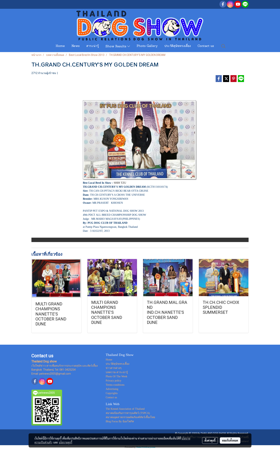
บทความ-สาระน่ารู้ (117, 372)
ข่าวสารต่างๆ (114, 368)
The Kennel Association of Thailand (125, 408)
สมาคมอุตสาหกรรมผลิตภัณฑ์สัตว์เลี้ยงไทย (130, 417)
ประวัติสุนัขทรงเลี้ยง (177, 46)
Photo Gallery (147, 46)
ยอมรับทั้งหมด (230, 440)
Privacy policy (113, 380)
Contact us (206, 46)
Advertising (112, 389)
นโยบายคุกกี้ (65, 442)
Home (60, 46)
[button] (223, 46)
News (75, 46)
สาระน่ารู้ (92, 46)
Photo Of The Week (116, 376)
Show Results (116, 46)
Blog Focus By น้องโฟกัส (120, 421)
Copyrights (112, 393)
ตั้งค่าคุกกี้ (210, 440)
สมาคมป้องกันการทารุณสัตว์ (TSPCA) (128, 413)
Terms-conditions (115, 384)
